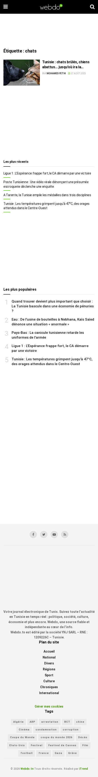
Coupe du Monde (22, 737)
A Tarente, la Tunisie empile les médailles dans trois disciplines (47, 195)
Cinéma (24, 729)
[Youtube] (54, 534)
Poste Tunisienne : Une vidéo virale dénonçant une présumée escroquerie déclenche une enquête (46, 184)
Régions (49, 669)
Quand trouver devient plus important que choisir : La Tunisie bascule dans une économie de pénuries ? (53, 306)
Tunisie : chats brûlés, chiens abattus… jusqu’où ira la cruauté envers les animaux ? (66, 65)
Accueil (49, 651)
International (49, 693)
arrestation (49, 721)
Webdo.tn (27, 768)
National (49, 657)
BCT (67, 721)
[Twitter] (43, 534)
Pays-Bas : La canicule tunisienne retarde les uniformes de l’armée (48, 335)
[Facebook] (33, 534)
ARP (32, 721)
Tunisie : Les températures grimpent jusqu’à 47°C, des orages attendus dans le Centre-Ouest (46, 206)
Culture (49, 681)
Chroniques (49, 687)
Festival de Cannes (62, 745)
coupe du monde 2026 (56, 737)
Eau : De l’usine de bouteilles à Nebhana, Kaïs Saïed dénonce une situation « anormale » (53, 321)
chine (80, 721)
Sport (49, 675)
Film (85, 745)
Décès (82, 737)
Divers (49, 663)
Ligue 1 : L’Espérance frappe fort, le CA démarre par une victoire (47, 173)
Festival (36, 745)
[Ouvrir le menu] (5, 7)
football (27, 753)
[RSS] (64, 534)
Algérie (18, 721)
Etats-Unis (17, 745)
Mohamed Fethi (56, 73)
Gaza (58, 753)
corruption (71, 729)
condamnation (46, 729)
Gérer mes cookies (49, 706)
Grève (72, 753)
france (44, 753)
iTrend (83, 768)
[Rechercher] (92, 7)
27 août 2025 (78, 73)
